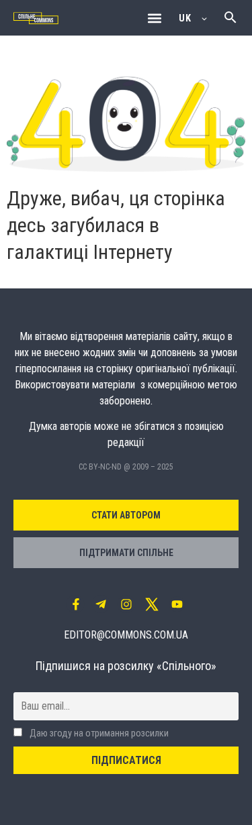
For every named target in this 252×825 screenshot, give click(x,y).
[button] (154, 18)
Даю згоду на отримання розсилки (98, 733)
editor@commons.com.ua (126, 634)
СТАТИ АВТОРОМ (126, 515)
